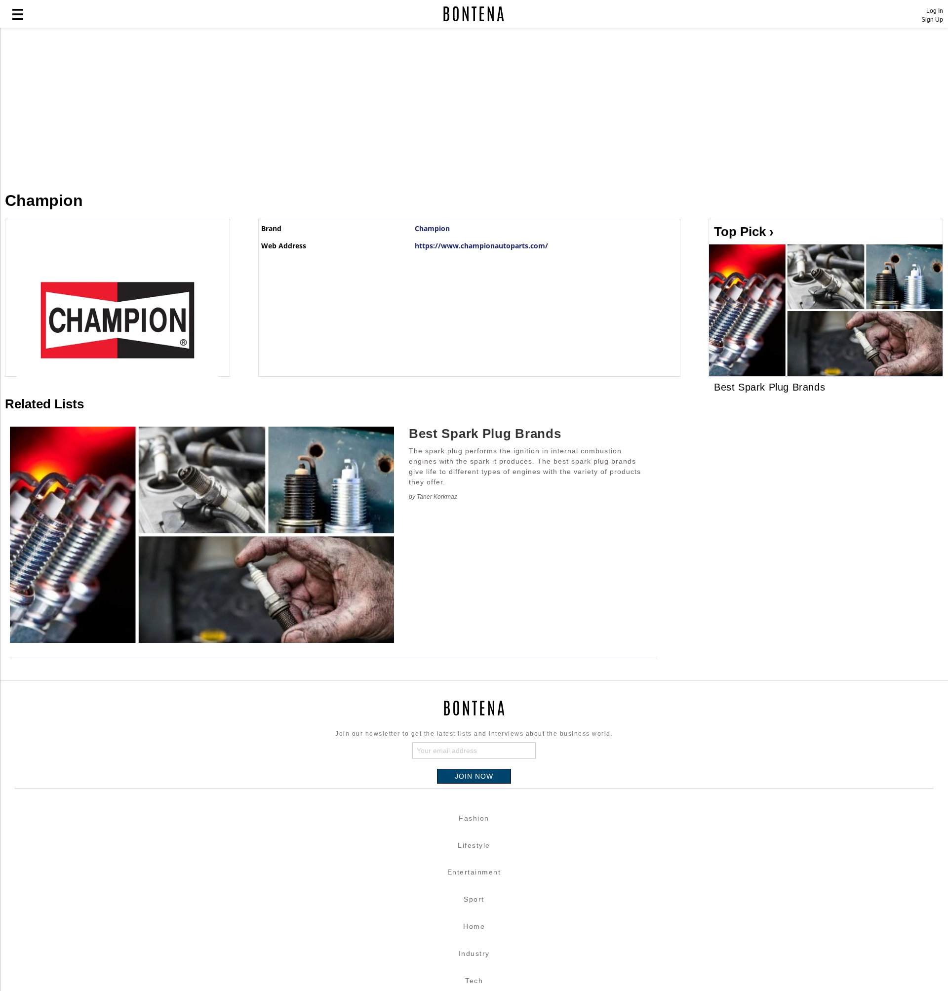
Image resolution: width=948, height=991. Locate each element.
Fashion (474, 818)
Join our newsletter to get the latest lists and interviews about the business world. (474, 733)
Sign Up (932, 19)
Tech (474, 981)
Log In (934, 10)
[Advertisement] (239, 109)
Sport (474, 899)
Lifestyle (474, 845)
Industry (474, 953)
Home (474, 926)
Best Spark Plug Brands (485, 433)
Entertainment (474, 872)
